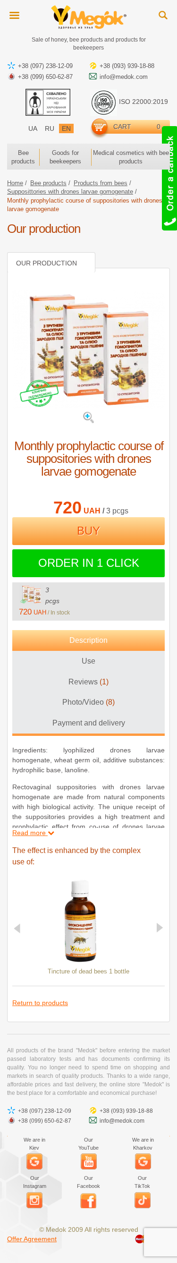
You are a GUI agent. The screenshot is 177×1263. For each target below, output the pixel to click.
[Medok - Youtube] (89, 1161)
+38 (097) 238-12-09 (45, 65)
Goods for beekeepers (65, 157)
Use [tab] (88, 661)
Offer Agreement (32, 1239)
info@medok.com (124, 76)
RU (49, 128)
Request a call (168, 178)
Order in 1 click (88, 562)
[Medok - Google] (34, 1161)
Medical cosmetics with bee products (131, 157)
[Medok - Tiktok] (143, 1200)
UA (32, 128)
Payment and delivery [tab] (88, 723)
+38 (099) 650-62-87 (45, 76)
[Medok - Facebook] (88, 1200)
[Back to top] (162, 1248)
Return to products (40, 1003)
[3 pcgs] (31, 594)
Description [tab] (88, 640)
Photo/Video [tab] (88, 702)
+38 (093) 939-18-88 (127, 65)
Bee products (23, 157)
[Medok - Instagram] (34, 1200)
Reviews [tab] (88, 682)
